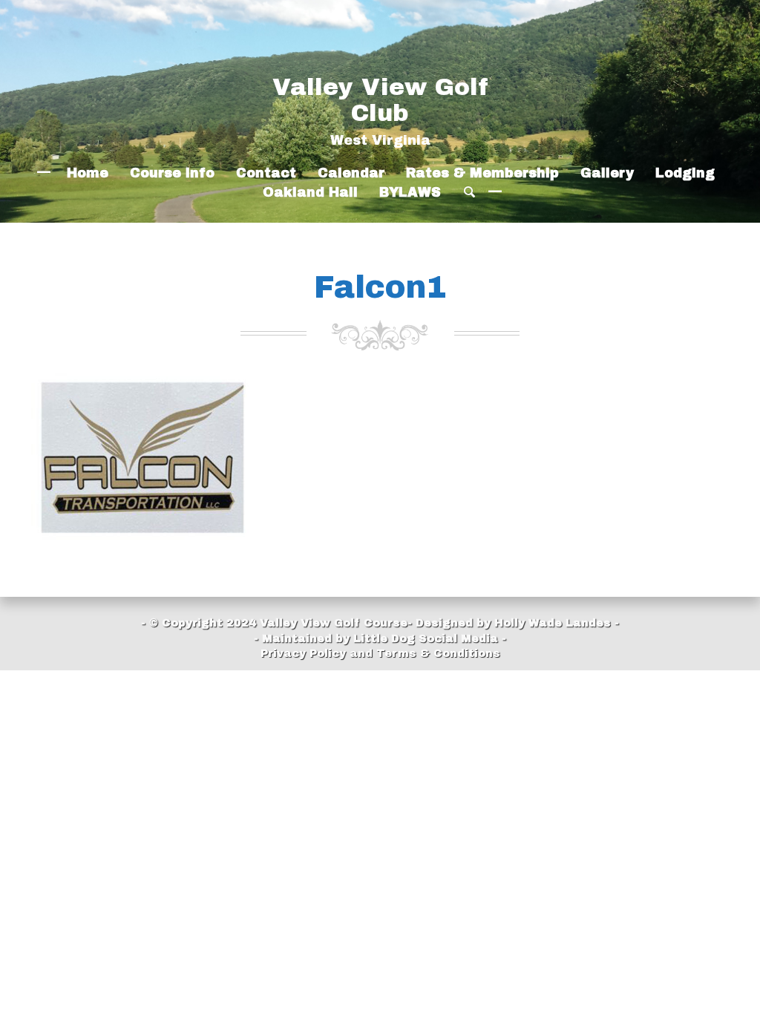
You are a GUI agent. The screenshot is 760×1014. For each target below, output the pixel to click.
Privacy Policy (303, 653)
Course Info (172, 173)
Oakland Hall (310, 193)
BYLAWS (410, 193)
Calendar (351, 173)
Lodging (685, 173)
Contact (266, 173)
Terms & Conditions (438, 653)
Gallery (607, 173)
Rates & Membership (482, 173)
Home (87, 173)
